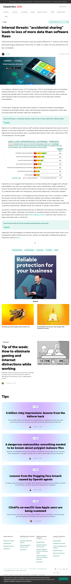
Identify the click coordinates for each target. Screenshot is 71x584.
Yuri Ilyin (8, 54)
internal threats (29, 250)
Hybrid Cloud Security (59, 553)
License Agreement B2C (10, 570)
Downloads (24, 12)
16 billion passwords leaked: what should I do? (16, 327)
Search (67, 22)
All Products (23, 549)
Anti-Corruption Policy (42, 568)
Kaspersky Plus (7, 543)
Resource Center (42, 12)
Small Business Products (27, 536)
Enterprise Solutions (59, 536)
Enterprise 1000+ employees (60, 1)
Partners (16, 574)
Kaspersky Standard (9, 540)
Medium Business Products (41, 537)
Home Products (13, 1)
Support (32, 12)
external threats (17, 250)
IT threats (49, 250)
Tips (36, 406)
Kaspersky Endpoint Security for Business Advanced (42, 557)
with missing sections (37, 215)
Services (15, 12)
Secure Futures (61, 12)
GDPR (52, 12)
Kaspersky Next (40, 542)
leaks (4, 22)
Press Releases (34, 574)
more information (26, 581)
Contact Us (6, 574)
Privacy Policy (33, 568)
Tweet (6, 122)
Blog (6, 16)
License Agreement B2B (21, 570)
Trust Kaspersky (41, 574)
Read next (6, 342)
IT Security (40, 250)
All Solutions (7, 548)
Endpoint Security (58, 550)
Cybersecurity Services (59, 543)
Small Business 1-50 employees (25, 1)
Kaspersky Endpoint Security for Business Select (42, 551)
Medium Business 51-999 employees (43, 1)
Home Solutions (8, 536)
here (18, 238)
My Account (62, 6)
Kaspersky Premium (9, 546)
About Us (12, 574)
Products (6, 12)
